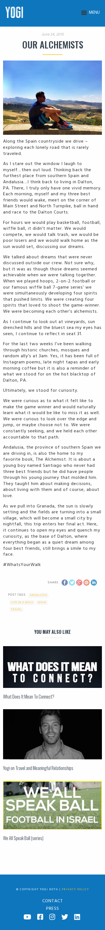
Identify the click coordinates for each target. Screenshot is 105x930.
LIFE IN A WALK (22, 602)
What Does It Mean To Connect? (28, 696)
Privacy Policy (75, 889)
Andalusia (38, 595)
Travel (16, 609)
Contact (52, 901)
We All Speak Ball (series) (23, 838)
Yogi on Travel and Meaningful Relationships (38, 768)
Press (52, 908)
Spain (42, 602)
